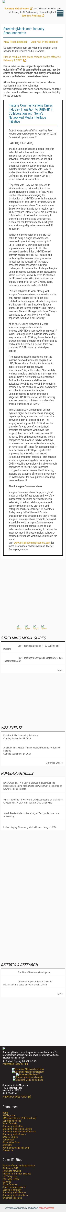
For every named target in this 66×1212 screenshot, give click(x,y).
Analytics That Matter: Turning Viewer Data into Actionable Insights (31, 749)
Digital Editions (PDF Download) (19, 1118)
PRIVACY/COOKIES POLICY (15, 1096)
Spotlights (7, 1145)
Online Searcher (10, 1184)
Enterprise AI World (12, 1171)
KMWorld (7, 1181)
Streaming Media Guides (14, 1134)
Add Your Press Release (44, 41)
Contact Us (8, 1150)
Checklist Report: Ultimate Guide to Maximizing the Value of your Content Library (27, 983)
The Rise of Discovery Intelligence (34, 972)
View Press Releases (15, 41)
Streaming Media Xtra (13, 1126)
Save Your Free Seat (31, 15)
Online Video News (11, 1142)
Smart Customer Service (14, 1187)
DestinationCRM (10, 1168)
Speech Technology (12, 1189)
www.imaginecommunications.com (32, 542)
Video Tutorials (10, 1123)
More (60, 670)
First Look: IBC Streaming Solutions (20, 735)
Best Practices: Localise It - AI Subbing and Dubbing (31, 647)
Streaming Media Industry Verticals (19, 1131)
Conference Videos (12, 1120)
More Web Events (54, 762)
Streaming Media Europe (14, 1192)
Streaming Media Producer (15, 1195)
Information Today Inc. (14, 1064)
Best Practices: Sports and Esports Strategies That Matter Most (33, 659)
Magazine (9, 1115)
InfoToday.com (10, 1176)
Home (5, 1112)
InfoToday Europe (11, 1179)
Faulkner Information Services (17, 1173)
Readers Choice (10, 1137)
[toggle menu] (60, 13)
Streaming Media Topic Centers (17, 1129)
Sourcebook (8, 1139)
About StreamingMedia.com (16, 1147)
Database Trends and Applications (19, 1165)
